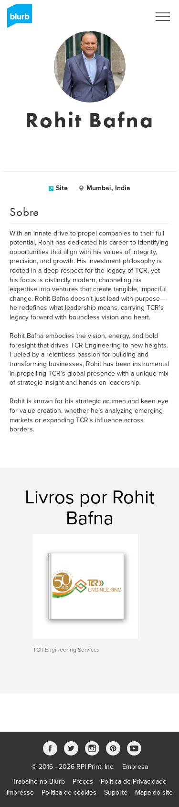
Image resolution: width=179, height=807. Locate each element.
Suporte (115, 792)
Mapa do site (154, 792)
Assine (127, 16)
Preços (83, 781)
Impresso (20, 792)
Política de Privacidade (134, 781)
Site (62, 188)
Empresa (135, 767)
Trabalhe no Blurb (38, 781)
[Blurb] (16, 19)
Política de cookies (69, 792)
